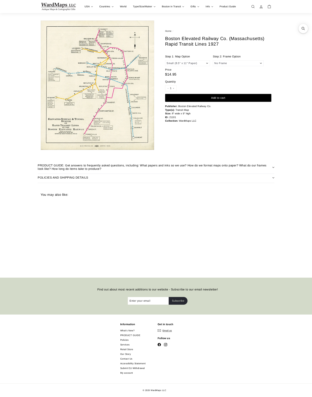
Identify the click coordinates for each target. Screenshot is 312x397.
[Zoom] (97, 85)
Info (208, 6)
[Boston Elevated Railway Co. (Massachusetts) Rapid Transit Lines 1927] (58, 234)
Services (125, 344)
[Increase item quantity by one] (173, 88)
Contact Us (126, 358)
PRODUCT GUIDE (130, 335)
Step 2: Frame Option (226, 56)
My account (126, 373)
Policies (124, 340)
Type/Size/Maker (143, 6)
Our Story (125, 354)
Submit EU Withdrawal (132, 368)
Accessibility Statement (133, 363)
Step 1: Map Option (177, 56)
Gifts (193, 6)
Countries (105, 6)
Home (168, 31)
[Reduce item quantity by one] (168, 88)
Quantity (170, 81)
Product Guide (228, 6)
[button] (303, 28)
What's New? (127, 330)
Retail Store (126, 349)
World (123, 6)
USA (87, 6)
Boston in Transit (172, 6)
